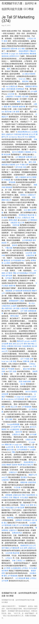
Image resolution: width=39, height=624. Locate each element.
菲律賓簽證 (20, 89)
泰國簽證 (28, 86)
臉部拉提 (8, 308)
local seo (22, 79)
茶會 (17, 447)
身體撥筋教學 (14, 301)
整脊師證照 (27, 291)
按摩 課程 (23, 447)
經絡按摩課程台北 (24, 132)
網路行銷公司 (7, 200)
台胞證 (21, 301)
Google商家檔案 (13, 424)
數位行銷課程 (30, 74)
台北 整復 (21, 48)
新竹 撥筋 (9, 419)
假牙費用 (5, 571)
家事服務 (8, 495)
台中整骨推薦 (27, 240)
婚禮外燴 (22, 107)
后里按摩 (5, 394)
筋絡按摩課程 (29, 462)
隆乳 (8, 69)
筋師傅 (14, 245)
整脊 (3, 134)
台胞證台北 (26, 217)
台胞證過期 (24, 308)
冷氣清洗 (13, 223)
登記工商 (21, 223)
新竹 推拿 (12, 371)
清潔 (33, 197)
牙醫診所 (32, 51)
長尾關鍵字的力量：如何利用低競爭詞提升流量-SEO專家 (18, 6)
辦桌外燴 (31, 215)
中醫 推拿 (9, 248)
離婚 (7, 548)
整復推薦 (8, 187)
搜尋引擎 (18, 432)
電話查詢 (23, 477)
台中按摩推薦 (22, 450)
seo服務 (28, 397)
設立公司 (32, 134)
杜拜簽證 (8, 278)
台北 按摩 (23, 548)
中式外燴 (17, 487)
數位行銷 (26, 369)
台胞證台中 (9, 134)
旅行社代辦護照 (18, 152)
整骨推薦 (12, 182)
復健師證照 (24, 545)
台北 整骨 (29, 505)
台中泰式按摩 (19, 508)
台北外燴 (10, 94)
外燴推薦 (27, 152)
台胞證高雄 (30, 255)
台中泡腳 (33, 434)
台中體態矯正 (32, 220)
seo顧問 (13, 306)
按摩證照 (29, 157)
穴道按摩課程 (26, 346)
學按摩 (20, 465)
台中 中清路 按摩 (22, 165)
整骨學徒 (10, 518)
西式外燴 (8, 112)
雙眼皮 (22, 505)
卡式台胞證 (24, 497)
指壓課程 (32, 137)
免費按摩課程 (24, 54)
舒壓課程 (10, 346)
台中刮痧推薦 (16, 260)
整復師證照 (6, 48)
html (26, 137)
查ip (3, 308)
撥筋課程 (25, 81)
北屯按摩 (5, 344)
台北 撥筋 (27, 210)
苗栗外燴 (13, 48)
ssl (24, 560)
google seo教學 (30, 341)
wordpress (13, 137)
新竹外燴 (18, 167)
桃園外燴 (23, 482)
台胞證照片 (9, 96)
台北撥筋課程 (14, 429)
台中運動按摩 (20, 157)
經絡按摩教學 (24, 51)
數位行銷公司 (28, 465)
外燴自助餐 (27, 381)
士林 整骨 (15, 112)
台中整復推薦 (27, 407)
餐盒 (18, 101)
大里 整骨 (25, 96)
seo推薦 (34, 132)
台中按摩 (5, 581)
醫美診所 (7, 260)
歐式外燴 (5, 54)
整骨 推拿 (27, 344)
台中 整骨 (24, 311)
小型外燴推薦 (10, 89)
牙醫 (14, 273)
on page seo (14, 54)
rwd (6, 86)
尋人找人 (18, 217)
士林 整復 (16, 308)
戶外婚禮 (17, 96)
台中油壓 (33, 91)
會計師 (22, 384)
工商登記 (32, 364)
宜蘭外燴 (26, 361)
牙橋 (35, 139)
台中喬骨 (7, 568)
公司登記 (24, 568)
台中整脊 (8, 273)
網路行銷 (8, 444)
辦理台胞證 (13, 220)
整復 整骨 (7, 107)
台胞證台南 (13, 86)
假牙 (3, 548)
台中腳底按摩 (14, 548)
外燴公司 (15, 525)
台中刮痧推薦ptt (22, 273)
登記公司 (21, 137)
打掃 (10, 497)
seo (23, 74)
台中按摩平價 (15, 427)
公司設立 (30, 38)
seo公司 (5, 351)
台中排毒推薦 (19, 399)
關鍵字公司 (33, 475)
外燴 (24, 167)
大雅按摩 (14, 107)
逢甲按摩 (8, 275)
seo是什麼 (9, 447)
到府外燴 (17, 134)
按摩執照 (18, 520)
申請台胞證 (9, 508)
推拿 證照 (12, 344)
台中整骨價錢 (24, 525)
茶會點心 (23, 195)
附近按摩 (7, 154)
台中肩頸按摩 (18, 291)
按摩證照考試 (17, 533)
